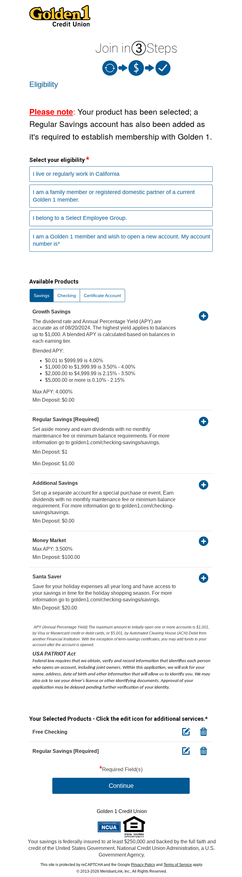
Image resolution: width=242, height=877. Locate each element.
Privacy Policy (143, 865)
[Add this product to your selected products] (203, 315)
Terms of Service (178, 865)
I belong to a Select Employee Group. (80, 218)
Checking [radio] (66, 295)
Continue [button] (121, 785)
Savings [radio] (41, 295)
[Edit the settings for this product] (186, 731)
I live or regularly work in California (76, 174)
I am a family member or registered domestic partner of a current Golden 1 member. (114, 196)
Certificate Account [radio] (102, 295)
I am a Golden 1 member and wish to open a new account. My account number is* (121, 240)
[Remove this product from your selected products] (203, 731)
